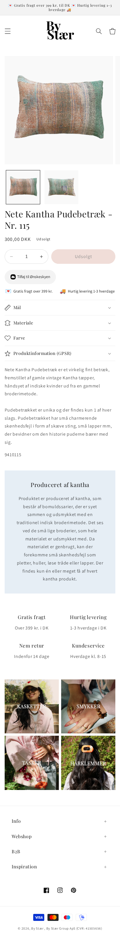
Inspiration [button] (24, 866)
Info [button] (16, 821)
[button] (7, 31)
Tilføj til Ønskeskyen (33, 276)
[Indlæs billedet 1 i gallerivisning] (23, 187)
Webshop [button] (21, 836)
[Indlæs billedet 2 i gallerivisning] (61, 187)
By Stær (37, 928)
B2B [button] (16, 851)
